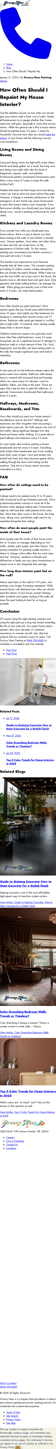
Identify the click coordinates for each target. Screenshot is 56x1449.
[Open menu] (1, 5)
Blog (8, 68)
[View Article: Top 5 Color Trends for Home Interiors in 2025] (28, 1062)
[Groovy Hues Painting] (16, 5)
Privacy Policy (13, 1419)
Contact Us (12, 1144)
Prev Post (11, 650)
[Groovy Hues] (23, 1128)
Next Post (11, 654)
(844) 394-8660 (35, 640)
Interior (3, 81)
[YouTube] (28, 1379)
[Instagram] (28, 1265)
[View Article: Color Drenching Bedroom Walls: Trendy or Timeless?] (28, 957)
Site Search (12, 1416)
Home (9, 64)
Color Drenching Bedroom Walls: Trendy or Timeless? (23, 1014)
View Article (26, 904)
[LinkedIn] (28, 1322)
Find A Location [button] (8, 1383)
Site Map (11, 1423)
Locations (11, 1148)
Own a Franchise (15, 1141)
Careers (10, 1137)
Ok (17, 1447)
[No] (21, 1448)
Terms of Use (13, 1412)
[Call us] (25, 58)
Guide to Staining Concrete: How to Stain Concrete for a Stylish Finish (25, 883)
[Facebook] (28, 1208)
